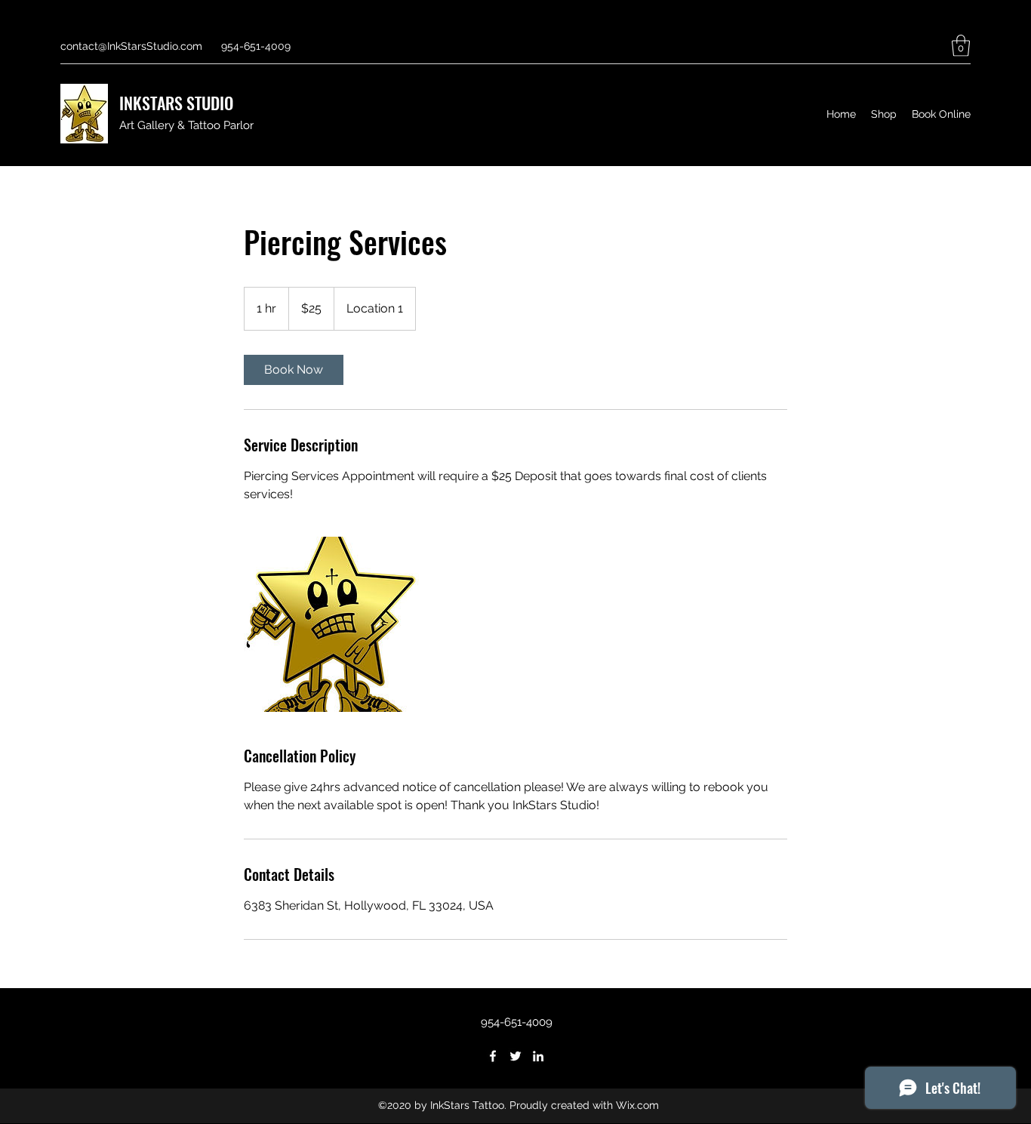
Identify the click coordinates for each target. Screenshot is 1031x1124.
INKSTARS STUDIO (176, 103)
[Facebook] (492, 1056)
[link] (293, 370)
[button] (961, 46)
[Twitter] (515, 1056)
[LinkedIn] (538, 1056)
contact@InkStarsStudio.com (131, 46)
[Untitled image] (331, 624)
